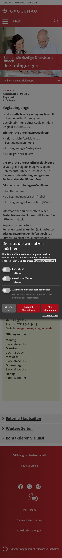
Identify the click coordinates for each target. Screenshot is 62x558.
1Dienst (17, 273)
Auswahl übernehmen (28, 308)
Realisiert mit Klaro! (50, 316)
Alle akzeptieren (50, 308)
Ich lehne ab (9, 308)
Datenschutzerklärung (45, 260)
